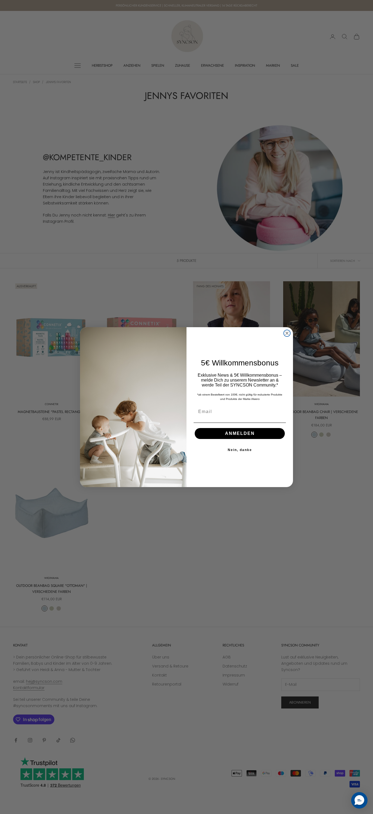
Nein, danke (240, 450)
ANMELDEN (240, 433)
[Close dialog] (287, 333)
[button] (359, 800)
